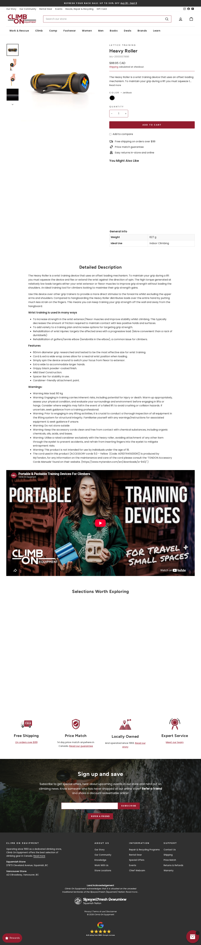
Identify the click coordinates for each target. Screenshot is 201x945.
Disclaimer (111, 911)
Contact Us (170, 849)
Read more (115, 85)
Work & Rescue (19, 30)
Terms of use (99, 911)
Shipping (113, 66)
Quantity (116, 106)
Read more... (132, 892)
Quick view (28, 665)
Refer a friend (100, 816)
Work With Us (101, 865)
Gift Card (102, 9)
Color (120, 92)
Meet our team (175, 742)
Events (58, 9)
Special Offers (136, 860)
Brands (142, 30)
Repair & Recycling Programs (144, 849)
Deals (127, 30)
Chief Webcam (137, 870)
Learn (156, 30)
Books (114, 30)
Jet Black (112, 98)
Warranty (169, 870)
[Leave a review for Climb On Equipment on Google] (100, 929)
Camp (53, 30)
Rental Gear (45, 9)
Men (100, 30)
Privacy (87, 911)
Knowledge (100, 860)
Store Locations (103, 870)
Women (87, 30)
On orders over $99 (26, 742)
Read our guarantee (81, 746)
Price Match (170, 860)
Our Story (11, 9)
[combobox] (107, 19)
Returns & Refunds (173, 865)
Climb (39, 30)
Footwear (69, 30)
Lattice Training (122, 45)
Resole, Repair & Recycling (79, 9)
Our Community (27, 9)
